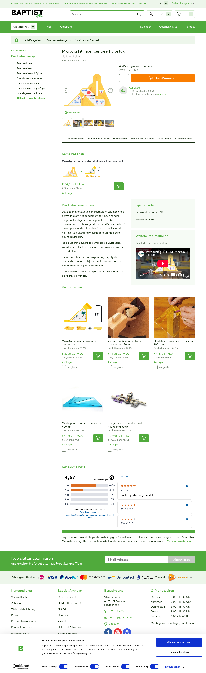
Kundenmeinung (183, 138)
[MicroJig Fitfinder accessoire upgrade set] (92, 172)
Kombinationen (76, 138)
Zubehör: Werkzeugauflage (31, 88)
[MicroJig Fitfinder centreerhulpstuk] (70, 172)
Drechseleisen (24, 68)
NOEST (62, 609)
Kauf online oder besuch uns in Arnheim (87, 3)
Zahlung (16, 603)
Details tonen (172, 666)
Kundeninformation (22, 628)
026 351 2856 (117, 611)
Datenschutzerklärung (24, 621)
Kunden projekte (67, 634)
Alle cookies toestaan (179, 642)
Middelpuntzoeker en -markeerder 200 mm (174, 342)
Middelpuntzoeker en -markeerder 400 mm (82, 425)
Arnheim (161, 94)
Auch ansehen (165, 138)
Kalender (145, 26)
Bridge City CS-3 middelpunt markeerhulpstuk (125, 425)
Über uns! (63, 615)
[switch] (94, 666)
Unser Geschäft (67, 597)
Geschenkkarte (168, 26)
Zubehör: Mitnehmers (28, 83)
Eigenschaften (120, 138)
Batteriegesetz (20, 634)
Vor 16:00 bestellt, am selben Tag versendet (36, 3)
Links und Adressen (69, 628)
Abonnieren (181, 559)
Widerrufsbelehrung (23, 609)
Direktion (113, 624)
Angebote (66, 26)
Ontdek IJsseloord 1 (69, 603)
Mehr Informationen (179, 541)
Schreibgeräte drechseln (29, 93)
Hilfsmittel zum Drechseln (87, 40)
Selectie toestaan (179, 652)
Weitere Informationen (142, 138)
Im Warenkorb (165, 78)
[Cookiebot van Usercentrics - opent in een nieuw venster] (21, 666)
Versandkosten (20, 597)
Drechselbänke (24, 63)
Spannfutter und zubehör (29, 78)
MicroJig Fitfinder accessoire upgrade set (79, 342)
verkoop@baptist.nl (120, 617)
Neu (49, 26)
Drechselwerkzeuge (57, 40)
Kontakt (190, 26)
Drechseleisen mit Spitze (29, 73)
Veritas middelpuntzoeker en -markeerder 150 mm (126, 342)
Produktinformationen (98, 138)
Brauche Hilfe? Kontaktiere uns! (131, 3)
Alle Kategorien (21, 26)
